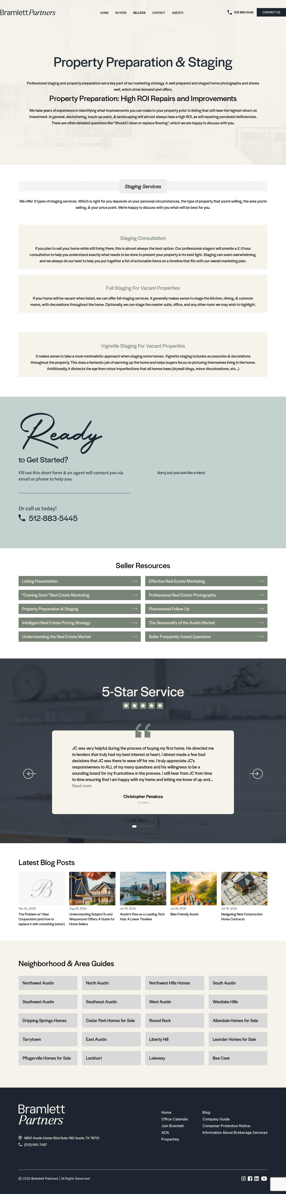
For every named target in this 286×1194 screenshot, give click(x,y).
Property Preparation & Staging (50, 609)
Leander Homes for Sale (234, 1039)
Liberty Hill (158, 1039)
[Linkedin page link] (256, 1178)
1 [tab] (134, 826)
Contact (158, 13)
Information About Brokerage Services (234, 1132)
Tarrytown (32, 1039)
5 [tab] (150, 826)
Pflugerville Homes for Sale (47, 1058)
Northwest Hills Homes (169, 983)
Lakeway (157, 1058)
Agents (177, 13)
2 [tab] (139, 826)
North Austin (97, 983)
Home (104, 13)
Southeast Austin (101, 1002)
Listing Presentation (40, 581)
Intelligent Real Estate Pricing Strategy (56, 623)
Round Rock (160, 1020)
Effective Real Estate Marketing (177, 581)
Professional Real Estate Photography (182, 595)
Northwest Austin (38, 983)
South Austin (224, 983)
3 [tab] (142, 826)
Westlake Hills (225, 1002)
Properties (170, 1139)
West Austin (160, 1002)
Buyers (121, 13)
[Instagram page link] (243, 1178)
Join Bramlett (172, 1126)
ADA (165, 1132)
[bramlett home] (28, 12)
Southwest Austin (38, 1002)
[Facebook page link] (250, 1178)
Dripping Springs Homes (45, 1020)
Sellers (139, 13)
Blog (206, 1112)
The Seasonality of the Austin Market (182, 623)
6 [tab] (153, 826)
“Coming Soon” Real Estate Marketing (55, 595)
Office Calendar (174, 1119)
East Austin (96, 1039)
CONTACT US (271, 12)
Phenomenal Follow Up (169, 609)
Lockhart (94, 1058)
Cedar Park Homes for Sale (110, 1020)
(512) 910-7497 (35, 1144)
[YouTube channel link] (264, 1178)
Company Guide (216, 1119)
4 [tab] (146, 826)
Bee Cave (221, 1058)
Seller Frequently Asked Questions (180, 636)
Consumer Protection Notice (226, 1126)
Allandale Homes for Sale (235, 1020)
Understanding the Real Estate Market (56, 636)
